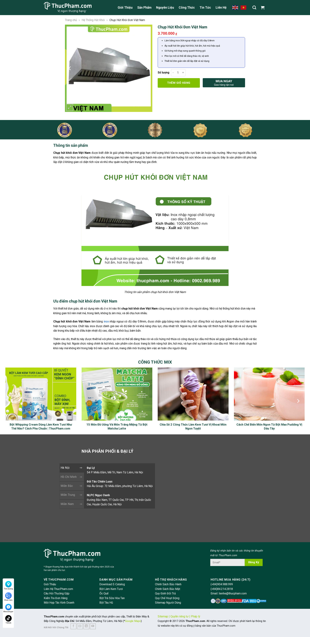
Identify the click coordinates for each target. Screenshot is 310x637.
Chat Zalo (8, 600)
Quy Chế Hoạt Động (167, 598)
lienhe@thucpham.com (233, 593)
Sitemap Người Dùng (168, 602)
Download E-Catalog (112, 584)
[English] (235, 7)
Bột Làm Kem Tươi (111, 589)
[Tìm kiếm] (254, 7)
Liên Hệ (221, 7)
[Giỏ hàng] (263, 7)
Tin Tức (205, 7)
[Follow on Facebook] (73, 626)
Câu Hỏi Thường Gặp (56, 593)
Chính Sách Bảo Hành (168, 584)
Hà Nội (65, 467)
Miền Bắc (67, 486)
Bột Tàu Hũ (106, 602)
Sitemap (163, 616)
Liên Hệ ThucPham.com (58, 589)
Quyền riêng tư (179, 616)
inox (106, 321)
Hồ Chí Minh (69, 477)
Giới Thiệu (125, 7)
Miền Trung (68, 495)
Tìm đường (8, 589)
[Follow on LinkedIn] (86, 626)
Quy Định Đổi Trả (165, 593)
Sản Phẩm (144, 7)
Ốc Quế (103, 593)
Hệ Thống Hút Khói (93, 20)
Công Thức (187, 7)
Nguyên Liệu (165, 7)
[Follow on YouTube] (93, 626)
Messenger (8, 612)
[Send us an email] (80, 626)
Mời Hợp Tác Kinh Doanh (59, 602)
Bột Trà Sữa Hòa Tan (112, 598)
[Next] (147, 68)
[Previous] (70, 68)
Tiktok (8, 623)
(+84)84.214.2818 (222, 589)
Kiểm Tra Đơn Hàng (55, 598)
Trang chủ (71, 20)
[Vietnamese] (243, 7)
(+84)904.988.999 (222, 584)
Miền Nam (67, 504)
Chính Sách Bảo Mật (167, 589)
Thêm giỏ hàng (178, 82)
